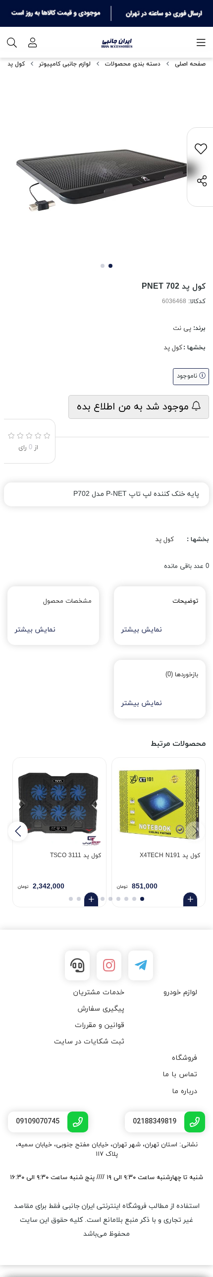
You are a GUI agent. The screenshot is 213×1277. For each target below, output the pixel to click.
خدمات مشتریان (98, 992)
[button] (18, 831)
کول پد (16, 64)
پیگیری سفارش (100, 1009)
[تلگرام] (140, 965)
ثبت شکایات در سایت (89, 1042)
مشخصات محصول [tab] (67, 601)
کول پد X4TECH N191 (170, 856)
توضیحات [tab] (185, 601)
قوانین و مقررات (99, 1025)
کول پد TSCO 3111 (75, 856)
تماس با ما (179, 1074)
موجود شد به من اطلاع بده (134, 407)
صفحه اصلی (190, 64)
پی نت (182, 328)
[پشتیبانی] (77, 965)
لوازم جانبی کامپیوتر (65, 64)
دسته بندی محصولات (132, 64)
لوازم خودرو (180, 992)
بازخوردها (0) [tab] (181, 674)
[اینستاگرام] (109, 965)
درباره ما (184, 1091)
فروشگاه (184, 1058)
